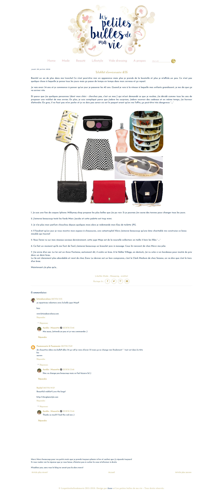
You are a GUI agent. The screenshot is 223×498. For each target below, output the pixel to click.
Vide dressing (118, 60)
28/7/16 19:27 (49, 388)
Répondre (41, 317)
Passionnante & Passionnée (48, 346)
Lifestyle (97, 60)
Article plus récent (40, 472)
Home (51, 60)
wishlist (124, 276)
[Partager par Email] (127, 281)
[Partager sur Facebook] (107, 281)
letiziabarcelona (44, 299)
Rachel (40, 388)
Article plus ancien (183, 472)
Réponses (44, 323)
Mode (66, 60)
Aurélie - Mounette (51, 328)
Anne (109, 488)
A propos (139, 60)
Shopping (114, 276)
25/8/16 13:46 (68, 328)
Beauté (80, 60)
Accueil (111, 472)
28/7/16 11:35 (56, 299)
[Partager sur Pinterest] (120, 281)
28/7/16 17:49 (66, 346)
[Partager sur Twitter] (114, 281)
